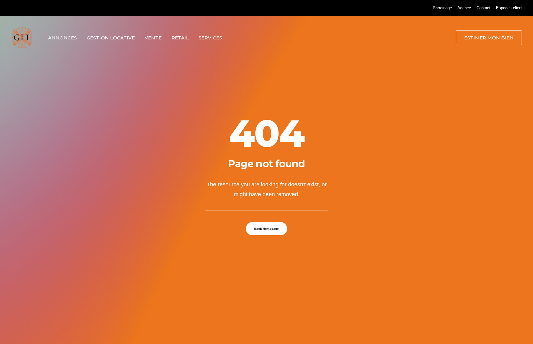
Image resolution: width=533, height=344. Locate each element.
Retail (180, 38)
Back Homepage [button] (266, 228)
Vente (153, 38)
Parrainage (442, 8)
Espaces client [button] (509, 8)
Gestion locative (111, 38)
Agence (464, 8)
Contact (483, 8)
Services (210, 38)
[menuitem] (442, 8)
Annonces (62, 38)
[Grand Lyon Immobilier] (22, 37)
